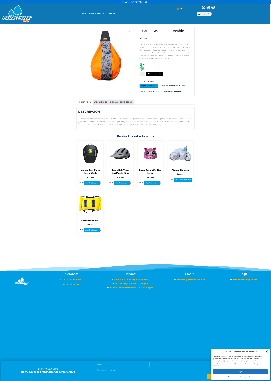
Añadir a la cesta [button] (91, 183)
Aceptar (240, 372)
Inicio (84, 14)
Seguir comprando (149, 86)
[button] (267, 352)
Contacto (111, 14)
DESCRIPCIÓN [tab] (85, 102)
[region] (135, 2)
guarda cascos (154, 91)
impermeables (167, 91)
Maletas (182, 86)
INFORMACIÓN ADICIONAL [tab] (121, 102)
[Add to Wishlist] (141, 64)
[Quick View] (82, 183)
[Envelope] (213, 7)
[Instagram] (208, 7)
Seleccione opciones (183, 180)
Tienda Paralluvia (233, 377)
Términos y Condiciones (247, 377)
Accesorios (173, 86)
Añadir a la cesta (154, 74)
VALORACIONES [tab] (100, 102)
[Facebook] (203, 7)
